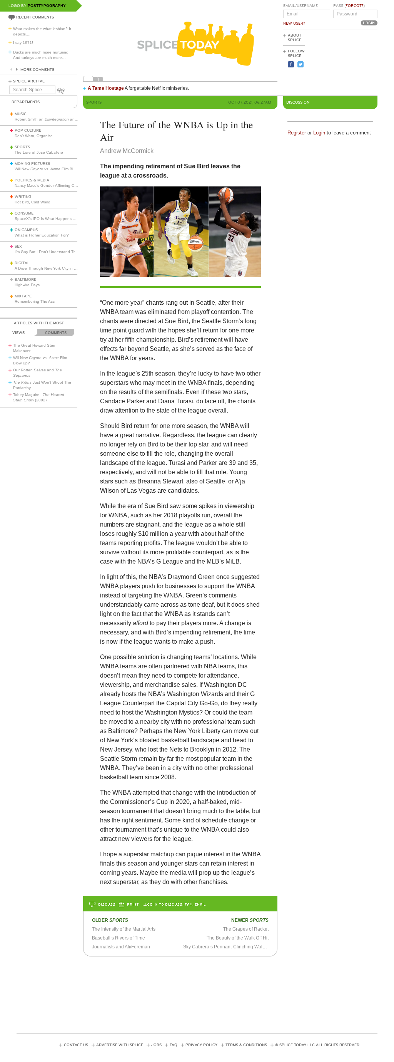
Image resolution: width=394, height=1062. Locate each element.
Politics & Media (32, 180)
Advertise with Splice (119, 1045)
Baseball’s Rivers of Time (118, 938)
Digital (22, 263)
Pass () (349, 5)
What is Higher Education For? (42, 235)
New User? (294, 23)
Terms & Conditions (246, 1045)
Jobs (156, 1045)
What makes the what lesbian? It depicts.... (42, 31)
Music (21, 114)
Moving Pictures (32, 163)
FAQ (173, 1045)
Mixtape (23, 296)
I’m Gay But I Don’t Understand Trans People (55, 252)
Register (296, 133)
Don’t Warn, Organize (34, 136)
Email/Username (300, 5)
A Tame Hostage (106, 88)
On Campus (26, 230)
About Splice (294, 37)
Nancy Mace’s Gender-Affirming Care (47, 185)
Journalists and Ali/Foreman (121, 947)
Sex (18, 246)
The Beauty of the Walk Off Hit (238, 938)
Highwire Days (27, 285)
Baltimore (25, 279)
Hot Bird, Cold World (32, 202)
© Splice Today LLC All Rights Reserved (317, 1045)
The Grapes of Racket (246, 929)
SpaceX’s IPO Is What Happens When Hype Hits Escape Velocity (72, 218)
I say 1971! (23, 42)
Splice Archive (29, 81)
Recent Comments (35, 17)
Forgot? (355, 5)
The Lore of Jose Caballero (39, 152)
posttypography (47, 5)
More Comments (37, 69)
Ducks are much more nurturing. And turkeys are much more (41, 55)
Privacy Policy (201, 1045)
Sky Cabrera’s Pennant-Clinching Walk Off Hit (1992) (238, 947)
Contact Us (76, 1045)
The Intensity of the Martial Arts (123, 929)
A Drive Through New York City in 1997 (49, 268)
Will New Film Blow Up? (51, 169)
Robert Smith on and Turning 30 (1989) (62, 119)
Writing (23, 197)
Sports (22, 147)
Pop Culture (28, 130)
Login (319, 133)
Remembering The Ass (35, 301)
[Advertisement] (342, 62)
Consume (24, 213)
